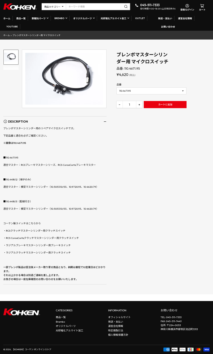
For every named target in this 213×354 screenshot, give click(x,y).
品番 (118, 84)
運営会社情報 (185, 18)
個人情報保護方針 (118, 334)
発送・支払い (165, 18)
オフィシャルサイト (119, 317)
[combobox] (98, 6)
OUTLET (140, 18)
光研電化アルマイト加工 (113, 18)
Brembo (60, 321)
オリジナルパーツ (82, 18)
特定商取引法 (115, 330)
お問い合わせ (168, 26)
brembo (59, 18)
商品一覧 (21, 18)
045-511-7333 (150, 5)
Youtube (12, 26)
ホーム (6, 18)
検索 (126, 6)
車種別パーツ (39, 18)
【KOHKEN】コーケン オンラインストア (31, 349)
